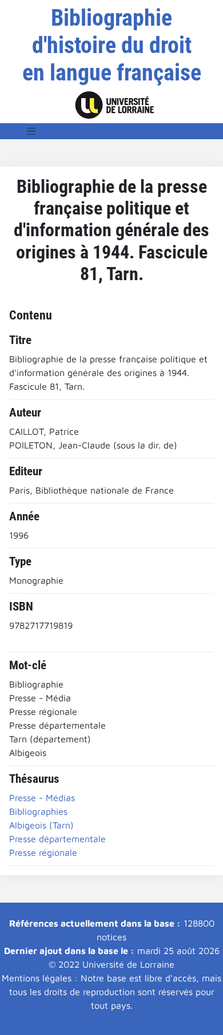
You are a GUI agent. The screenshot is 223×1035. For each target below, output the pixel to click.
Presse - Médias (42, 798)
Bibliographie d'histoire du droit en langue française (111, 45)
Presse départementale (57, 839)
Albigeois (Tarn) (41, 825)
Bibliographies (38, 811)
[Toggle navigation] (31, 131)
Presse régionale (43, 852)
